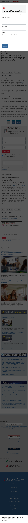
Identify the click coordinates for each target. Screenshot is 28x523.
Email (3, 32)
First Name (4, 20)
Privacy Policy (15, 518)
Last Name (4, 26)
